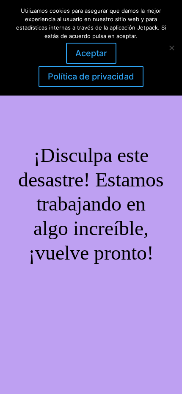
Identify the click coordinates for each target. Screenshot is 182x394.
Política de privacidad (91, 76)
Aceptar (91, 53)
